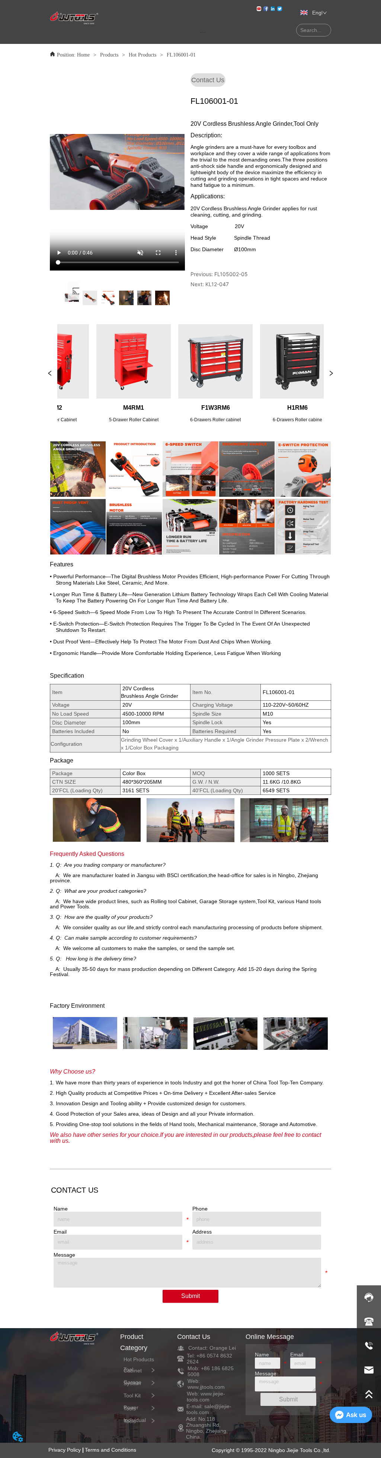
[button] (203, 32)
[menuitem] (203, 32)
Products (109, 55)
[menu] (203, 32)
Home (83, 55)
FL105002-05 (231, 274)
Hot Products (142, 55)
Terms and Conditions (110, 1450)
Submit (190, 1296)
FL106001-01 (181, 55)
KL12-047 (217, 284)
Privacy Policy (64, 1450)
